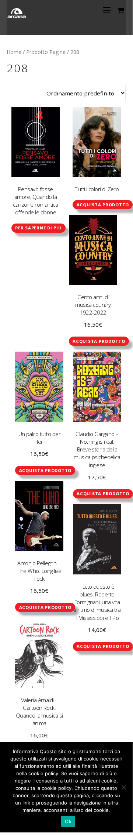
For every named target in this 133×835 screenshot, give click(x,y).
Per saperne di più (38, 227)
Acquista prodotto (103, 204)
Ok (68, 821)
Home (14, 51)
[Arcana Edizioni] (17, 15)
